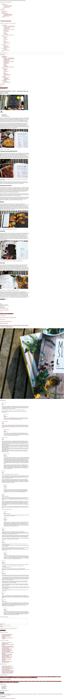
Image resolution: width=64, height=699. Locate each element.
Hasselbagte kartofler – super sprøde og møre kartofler (7, 649)
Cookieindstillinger (2, 696)
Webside (1, 626)
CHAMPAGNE (15, 676)
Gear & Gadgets (6, 45)
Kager (5, 32)
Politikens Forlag (5, 308)
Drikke (3, 35)
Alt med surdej (6, 31)
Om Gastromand (4, 4)
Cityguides (5, 49)
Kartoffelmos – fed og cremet (7, 654)
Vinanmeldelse (29, 677)
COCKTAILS (22, 676)
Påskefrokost (6, 30)
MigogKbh (3, 687)
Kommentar (2, 623)
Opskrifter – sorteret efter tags (9, 58)
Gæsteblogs (37, 681)
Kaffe (5, 38)
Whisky (36, 677)
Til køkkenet (4, 44)
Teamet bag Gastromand (8, 5)
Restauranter (4, 48)
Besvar (3, 404)
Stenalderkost (21, 119)
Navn (1, 624)
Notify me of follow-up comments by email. (8, 628)
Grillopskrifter (33, 681)
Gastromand (4, 114)
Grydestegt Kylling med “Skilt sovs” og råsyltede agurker (8, 647)
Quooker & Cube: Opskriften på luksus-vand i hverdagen (7, 666)
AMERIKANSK (6, 676)
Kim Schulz (3, 542)
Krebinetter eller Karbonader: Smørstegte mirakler (7, 655)
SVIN (18, 677)
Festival (19, 681)
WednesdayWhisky (7, 74)
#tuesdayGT (2, 676)
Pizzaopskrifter (6, 28)
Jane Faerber (2, 313)
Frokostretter (22, 681)
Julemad (5, 65)
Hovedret (40, 681)
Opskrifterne (4, 57)
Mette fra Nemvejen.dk (5, 496)
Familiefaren (5, 416)
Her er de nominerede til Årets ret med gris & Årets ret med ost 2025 (8, 671)
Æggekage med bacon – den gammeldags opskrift (7, 662)
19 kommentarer (3, 88)
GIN (38, 676)
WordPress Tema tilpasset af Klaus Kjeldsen (7, 698)
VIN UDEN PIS (6, 39)
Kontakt (3, 8)
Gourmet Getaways (7, 82)
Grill (40, 676)
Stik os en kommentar (4, 309)
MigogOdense (4, 688)
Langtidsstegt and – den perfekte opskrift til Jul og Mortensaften (7, 673)
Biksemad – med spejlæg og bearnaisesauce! (7, 643)
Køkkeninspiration (7, 47)
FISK (28, 676)
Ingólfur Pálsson (4, 601)
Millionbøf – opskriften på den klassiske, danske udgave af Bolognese (7, 657)
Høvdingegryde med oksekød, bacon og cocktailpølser (7, 651)
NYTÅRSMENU (2, 677)
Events (16, 681)
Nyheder (51, 681)
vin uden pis (33, 677)
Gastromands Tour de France (9, 66)
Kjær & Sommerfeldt (53, 676)
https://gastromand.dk (6, 116)
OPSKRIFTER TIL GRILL (8, 677)
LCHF (6, 313)
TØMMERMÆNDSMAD (22, 677)
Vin (4, 40)
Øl (4, 43)
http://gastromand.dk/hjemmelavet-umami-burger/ (14, 569)
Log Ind (3, 3)
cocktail (19, 676)
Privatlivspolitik (6, 7)
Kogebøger (5, 46)
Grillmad (30, 681)
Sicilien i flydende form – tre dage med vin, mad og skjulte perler (7, 668)
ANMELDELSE (10, 676)
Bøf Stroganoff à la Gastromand (7, 646)
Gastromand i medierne (8, 6)
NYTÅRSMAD (55, 681)
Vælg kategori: (2, 9)
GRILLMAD (42, 676)
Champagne (5, 36)
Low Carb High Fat (10, 313)
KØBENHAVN (59, 676)
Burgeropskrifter (7, 27)
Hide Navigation (4, 11)
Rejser (4, 682)
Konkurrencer (48, 681)
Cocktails (5, 37)
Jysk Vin (49, 676)
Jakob (3, 423)
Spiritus (5, 41)
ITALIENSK (45, 676)
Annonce (1, 681)
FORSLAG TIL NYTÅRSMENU (33, 676)
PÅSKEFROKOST (14, 677)
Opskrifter (1, 682)
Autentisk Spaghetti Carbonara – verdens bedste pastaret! (7, 635)
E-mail (1, 625)
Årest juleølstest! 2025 (6, 669)
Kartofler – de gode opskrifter (9, 29)
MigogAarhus (4, 686)
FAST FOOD (25, 676)
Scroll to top (2, 84)
